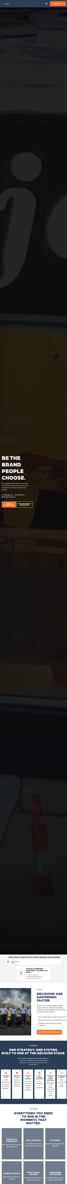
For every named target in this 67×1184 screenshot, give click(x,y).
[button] (46, 3)
